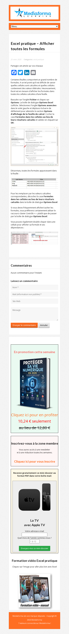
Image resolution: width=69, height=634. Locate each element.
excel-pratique (38, 59)
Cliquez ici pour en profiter (34, 414)
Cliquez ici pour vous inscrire (34, 461)
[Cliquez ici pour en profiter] (34, 409)
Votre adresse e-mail (34, 531)
